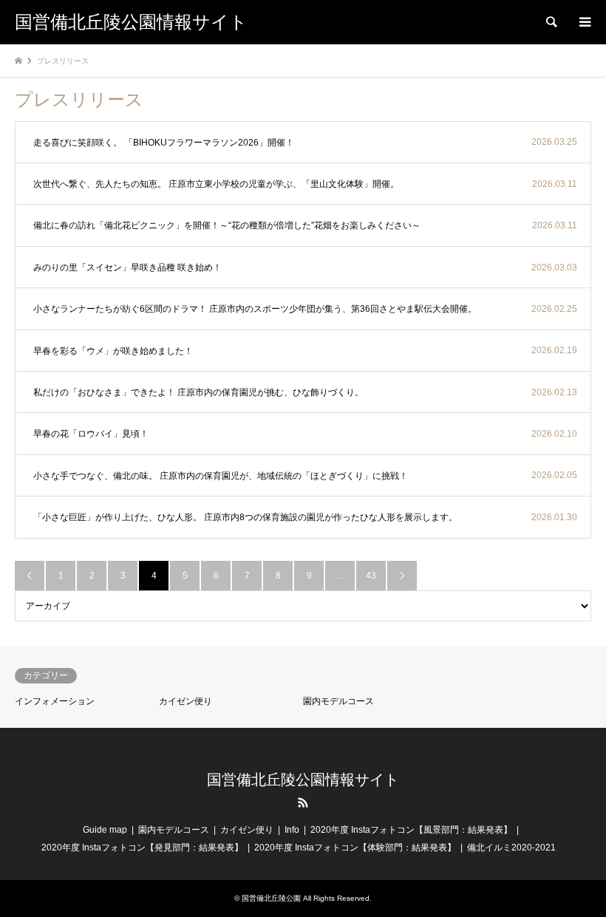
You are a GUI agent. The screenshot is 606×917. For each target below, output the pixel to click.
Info (292, 830)
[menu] (584, 22)
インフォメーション (55, 701)
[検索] (550, 22)
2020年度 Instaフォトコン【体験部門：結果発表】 (355, 847)
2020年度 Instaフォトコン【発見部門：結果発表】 (142, 847)
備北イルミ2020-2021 (511, 847)
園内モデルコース (338, 701)
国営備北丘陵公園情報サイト (303, 779)
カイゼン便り (185, 701)
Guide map (105, 830)
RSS (303, 802)
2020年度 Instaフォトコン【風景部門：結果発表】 (411, 830)
